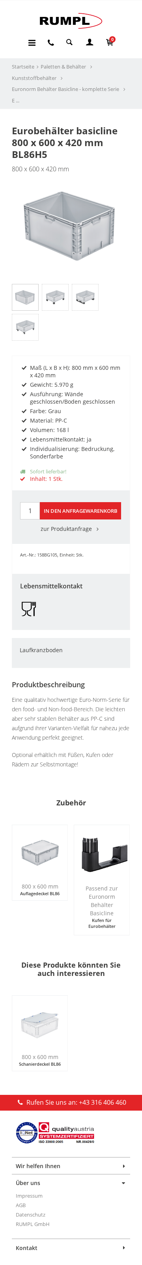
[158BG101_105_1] (85, 297)
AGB (21, 1205)
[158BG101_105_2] (25, 327)
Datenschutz (30, 1214)
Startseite (23, 66)
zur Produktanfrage (67, 528)
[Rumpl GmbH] (71, 20)
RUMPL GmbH (33, 1224)
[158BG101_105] (55, 297)
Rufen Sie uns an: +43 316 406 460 (75, 1102)
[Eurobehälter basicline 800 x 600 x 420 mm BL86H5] (71, 220)
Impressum (29, 1195)
